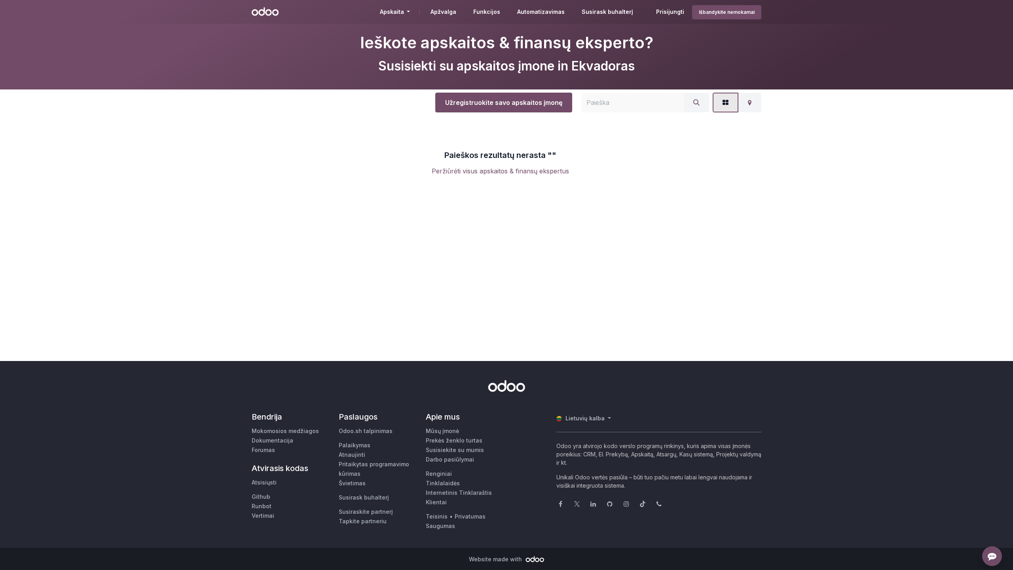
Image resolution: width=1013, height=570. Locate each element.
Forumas (263, 449)
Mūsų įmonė (442, 431)
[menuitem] (443, 12)
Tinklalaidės (443, 483)
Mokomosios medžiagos (285, 431)
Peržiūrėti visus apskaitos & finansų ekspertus (500, 171)
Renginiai (439, 473)
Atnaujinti (352, 454)
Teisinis (437, 516)
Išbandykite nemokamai (727, 12)
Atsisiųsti (264, 482)
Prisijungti (670, 11)
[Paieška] (696, 102)
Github (261, 496)
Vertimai (263, 515)
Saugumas (440, 525)
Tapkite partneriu (363, 521)
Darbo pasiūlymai (450, 459)
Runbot (261, 506)
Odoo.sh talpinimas (366, 431)
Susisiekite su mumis (455, 449)
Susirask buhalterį (364, 497)
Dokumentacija (272, 440)
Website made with (496, 559)
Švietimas (352, 483)
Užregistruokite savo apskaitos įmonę (503, 102)
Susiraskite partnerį (366, 511)
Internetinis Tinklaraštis (459, 492)
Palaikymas (354, 445)
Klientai (436, 502)
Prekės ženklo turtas (454, 440)
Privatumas (470, 516)
